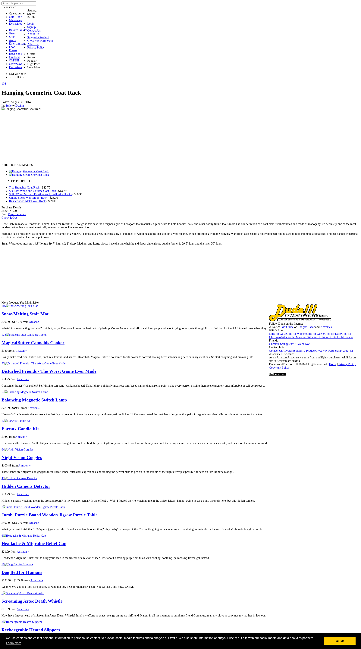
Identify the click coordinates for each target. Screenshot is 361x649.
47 (3, 478)
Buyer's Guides (18, 30)
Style (12, 36)
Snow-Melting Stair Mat (25, 313)
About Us (33, 34)
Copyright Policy (279, 367)
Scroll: (14, 77)
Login (30, 23)
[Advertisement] (114, 137)
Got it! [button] (340, 640)
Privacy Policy (36, 47)
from (25, 321)
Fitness (13, 50)
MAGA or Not (300, 343)
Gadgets (302, 327)
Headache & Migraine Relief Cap (34, 543)
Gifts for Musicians (341, 337)
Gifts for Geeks (315, 333)
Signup (31, 27)
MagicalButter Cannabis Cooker (33, 342)
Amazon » (35, 321)
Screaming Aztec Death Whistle (32, 601)
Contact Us (34, 30)
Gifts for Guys (277, 333)
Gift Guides (276, 330)
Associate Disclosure (281, 354)
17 (3, 420)
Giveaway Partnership (40, 40)
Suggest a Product (38, 37)
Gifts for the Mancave (294, 337)
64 (3, 449)
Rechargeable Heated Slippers (31, 629)
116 (4, 305)
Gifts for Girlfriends (318, 337)
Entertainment (17, 43)
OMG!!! (14, 60)
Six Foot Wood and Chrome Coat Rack (32, 190)
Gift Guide (15, 16)
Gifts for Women (296, 333)
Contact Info (276, 347)
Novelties (326, 327)
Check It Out (9, 217)
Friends (273, 340)
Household (15, 53)
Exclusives (15, 23)
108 (4, 83)
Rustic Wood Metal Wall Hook (27, 201)
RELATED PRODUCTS (17, 181)
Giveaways (15, 20)
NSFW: (13, 73)
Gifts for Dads (332, 333)
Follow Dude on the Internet (286, 323)
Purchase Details (11, 207)
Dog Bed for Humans (22, 572)
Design (19, 105)
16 (3, 564)
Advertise (33, 44)
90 (3, 363)
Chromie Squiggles (280, 343)
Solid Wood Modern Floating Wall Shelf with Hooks (40, 194)
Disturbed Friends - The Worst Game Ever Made (49, 371)
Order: (31, 53)
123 (4, 334)
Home (332, 364)
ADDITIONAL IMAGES (17, 165)
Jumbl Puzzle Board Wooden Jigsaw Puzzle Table (50, 514)
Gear (12, 33)
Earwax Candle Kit (20, 428)
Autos (12, 40)
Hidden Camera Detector (26, 486)
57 (3, 392)
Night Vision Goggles (22, 457)
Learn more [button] (13, 643)
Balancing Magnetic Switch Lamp (34, 400)
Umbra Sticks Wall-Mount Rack (28, 197)
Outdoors (14, 57)
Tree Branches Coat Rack (24, 187)
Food (12, 46)
